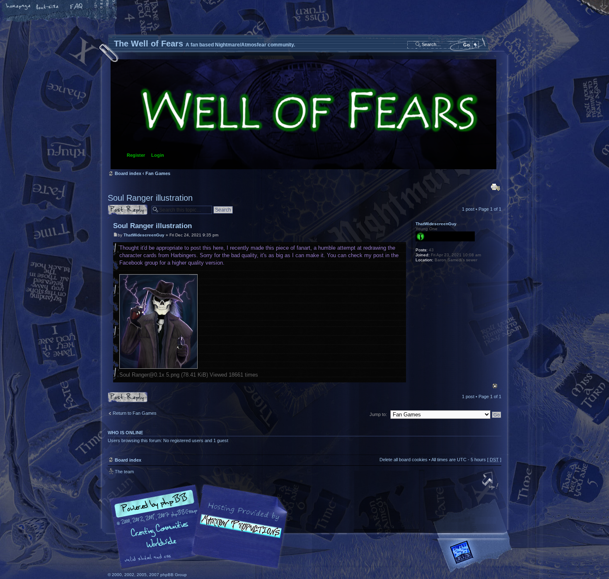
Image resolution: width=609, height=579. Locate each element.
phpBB (201, 526)
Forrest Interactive (476, 555)
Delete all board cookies (403, 459)
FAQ (76, 7)
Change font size (47, 7)
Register (136, 155)
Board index (303, 114)
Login (157, 155)
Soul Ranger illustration (150, 197)
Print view (495, 187)
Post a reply (120, 206)
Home (18, 7)
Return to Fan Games (135, 413)
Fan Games (157, 173)
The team (124, 471)
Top (495, 386)
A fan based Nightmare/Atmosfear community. (238, 532)
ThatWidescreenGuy (143, 235)
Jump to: (378, 414)
